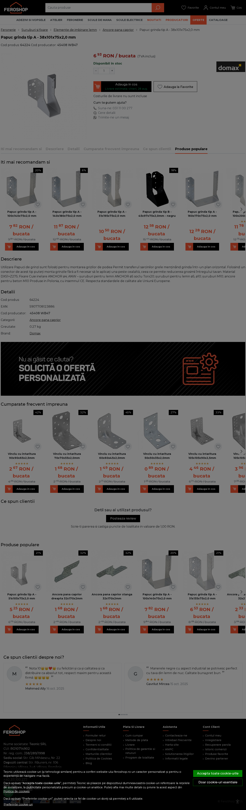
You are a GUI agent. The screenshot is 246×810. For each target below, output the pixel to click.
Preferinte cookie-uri (18, 804)
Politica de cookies (16, 791)
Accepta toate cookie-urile (218, 773)
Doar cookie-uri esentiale (217, 782)
